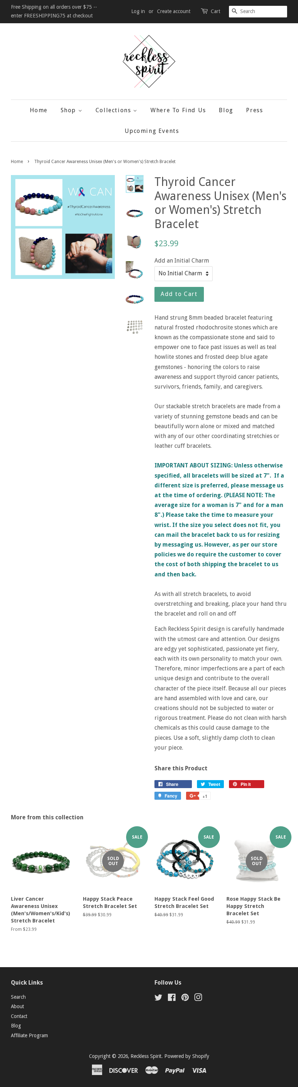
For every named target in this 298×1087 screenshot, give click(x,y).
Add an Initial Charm (181, 260)
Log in (138, 11)
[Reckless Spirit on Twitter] (158, 999)
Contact (19, 1016)
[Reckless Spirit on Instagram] (198, 999)
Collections (114, 110)
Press (254, 110)
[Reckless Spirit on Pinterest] (185, 999)
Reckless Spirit (145, 1056)
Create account (173, 11)
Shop (69, 110)
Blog (226, 110)
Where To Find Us (178, 110)
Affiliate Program (29, 1035)
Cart (215, 11)
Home (39, 110)
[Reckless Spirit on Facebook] (172, 999)
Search (18, 997)
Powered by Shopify (186, 1056)
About (17, 1006)
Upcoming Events (152, 130)
